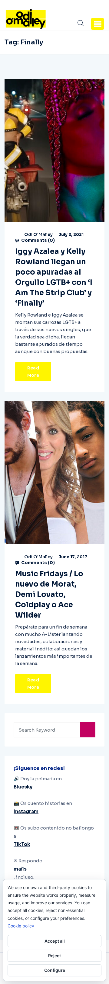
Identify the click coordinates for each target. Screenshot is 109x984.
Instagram (26, 811)
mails (20, 869)
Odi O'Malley (38, 234)
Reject (54, 955)
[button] (97, 23)
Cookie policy (21, 925)
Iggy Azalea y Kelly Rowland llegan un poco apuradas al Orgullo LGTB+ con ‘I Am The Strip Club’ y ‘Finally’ (53, 277)
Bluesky (23, 787)
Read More (33, 371)
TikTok (22, 844)
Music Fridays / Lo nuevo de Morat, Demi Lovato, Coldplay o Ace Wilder (49, 594)
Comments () (37, 240)
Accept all (55, 941)
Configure (54, 970)
